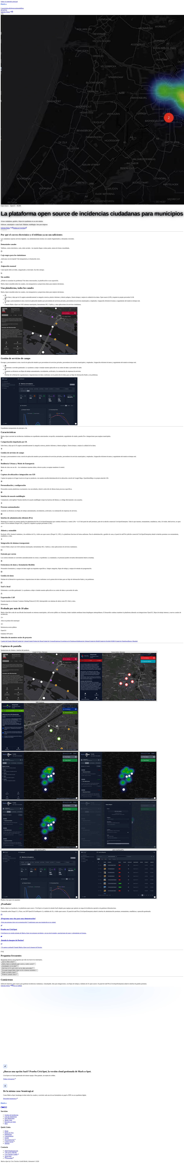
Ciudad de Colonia (22, 641)
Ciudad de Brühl (94, 641)
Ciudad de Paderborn (121, 641)
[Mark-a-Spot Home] (6, 6)
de (1, 10)
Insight (19, 8)
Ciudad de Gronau (48, 641)
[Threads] (4, 1107)
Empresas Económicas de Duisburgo (65, 641)
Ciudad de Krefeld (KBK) (107, 641)
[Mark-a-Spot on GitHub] (1, 1107)
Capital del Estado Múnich (9, 641)
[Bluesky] (3, 1107)
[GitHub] (12, 12)
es (6, 10)
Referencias (13, 8)
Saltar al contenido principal (9, 1)
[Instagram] (6, 1107)
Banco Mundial (133, 641)
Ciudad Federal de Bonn (35, 641)
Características (5, 8)
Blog (22, 8)
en (3, 10)
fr (4, 10)
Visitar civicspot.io (8, 1079)
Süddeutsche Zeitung (83, 641)
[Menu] (2, 14)
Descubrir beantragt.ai (9, 1098)
